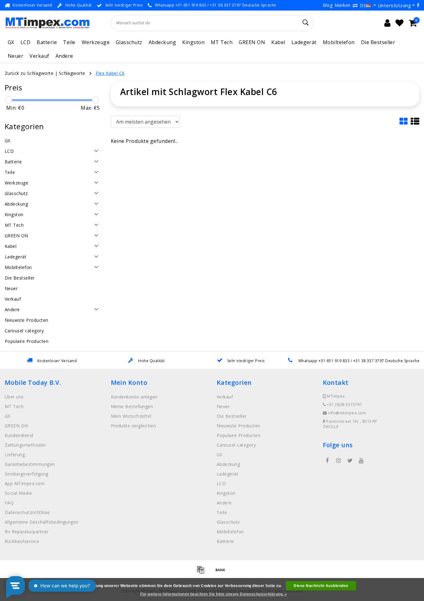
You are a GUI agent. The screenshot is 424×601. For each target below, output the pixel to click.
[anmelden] (387, 23)
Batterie (47, 42)
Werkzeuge (96, 42)
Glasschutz (129, 42)
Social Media (18, 493)
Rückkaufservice (22, 541)
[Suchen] (306, 22)
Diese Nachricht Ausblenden (321, 586)
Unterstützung (394, 5)
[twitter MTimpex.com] (349, 460)
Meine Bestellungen (132, 406)
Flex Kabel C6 (110, 73)
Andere (64, 55)
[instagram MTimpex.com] (338, 460)
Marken (343, 5)
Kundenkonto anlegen (134, 397)
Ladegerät (304, 42)
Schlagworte (72, 73)
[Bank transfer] (222, 572)
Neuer (15, 55)
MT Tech (221, 42)
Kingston (193, 42)
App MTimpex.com (25, 483)
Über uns (14, 397)
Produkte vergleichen (133, 426)
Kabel (278, 42)
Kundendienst (19, 435)
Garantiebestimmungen (30, 464)
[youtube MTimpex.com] (361, 460)
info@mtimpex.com (347, 413)
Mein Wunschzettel (131, 416)
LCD (25, 42)
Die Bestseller (378, 42)
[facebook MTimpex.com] (327, 460)
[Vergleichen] (355, 5)
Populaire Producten (238, 435)
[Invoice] (203, 572)
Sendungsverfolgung (26, 474)
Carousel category (236, 445)
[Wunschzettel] (399, 23)
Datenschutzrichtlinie (27, 512)
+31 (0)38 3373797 (344, 404)
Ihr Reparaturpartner (27, 532)
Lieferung (15, 455)
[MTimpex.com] (47, 23)
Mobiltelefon (339, 42)
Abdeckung (162, 42)
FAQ (9, 503)
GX (11, 42)
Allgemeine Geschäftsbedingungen (42, 522)
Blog (328, 5)
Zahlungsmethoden (25, 445)
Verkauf (39, 55)
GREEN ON (252, 42)
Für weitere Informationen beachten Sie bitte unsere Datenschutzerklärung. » (213, 594)
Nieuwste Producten (238, 426)
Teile (69, 42)
